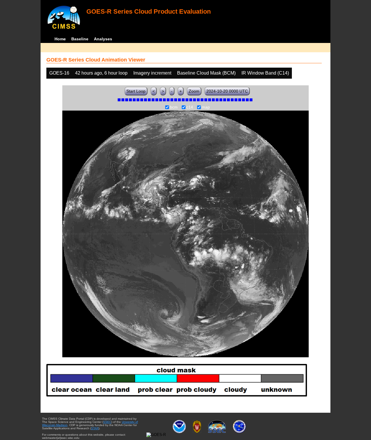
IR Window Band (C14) (265, 73)
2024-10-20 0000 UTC (227, 91)
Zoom (194, 91)
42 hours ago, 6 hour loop (101, 73)
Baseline (79, 39)
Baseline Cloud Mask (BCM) (206, 73)
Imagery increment (152, 73)
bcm (174, 107)
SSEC (107, 421)
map (206, 107)
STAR (95, 428)
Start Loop (136, 91)
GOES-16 (59, 73)
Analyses (103, 39)
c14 (189, 107)
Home (60, 39)
